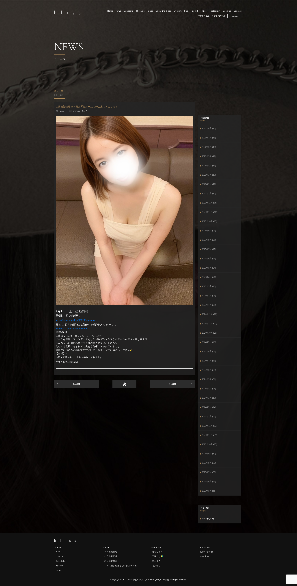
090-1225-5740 (214, 16)
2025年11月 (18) (209, 212)
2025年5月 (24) (209, 268)
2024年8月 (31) (209, 351)
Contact (238, 10)
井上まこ (156, 561)
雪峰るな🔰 (157, 556)
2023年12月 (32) (209, 426)
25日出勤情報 (110, 552)
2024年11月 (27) (209, 323)
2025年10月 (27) (209, 221)
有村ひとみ (157, 552)
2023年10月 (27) (209, 444)
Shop (150, 10)
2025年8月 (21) (209, 240)
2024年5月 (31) (209, 379)
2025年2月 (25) (209, 296)
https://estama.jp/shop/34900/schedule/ (75, 320)
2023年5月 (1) (208, 491)
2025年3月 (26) (209, 286)
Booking (227, 10)
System (178, 10)
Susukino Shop (163, 10)
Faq (186, 10)
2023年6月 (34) (209, 481)
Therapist (141, 10)
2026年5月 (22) (209, 156)
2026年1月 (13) (209, 193)
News (118, 10)
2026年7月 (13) (209, 138)
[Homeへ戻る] (124, 384)
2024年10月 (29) (209, 333)
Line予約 (204, 556)
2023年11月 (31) (209, 435)
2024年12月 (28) (209, 314)
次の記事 (172, 384)
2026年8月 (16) (209, 128)
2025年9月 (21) (209, 231)
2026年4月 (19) (209, 165)
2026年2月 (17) (209, 184)
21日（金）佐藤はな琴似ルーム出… (121, 565)
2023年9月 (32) (209, 454)
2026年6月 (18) (209, 147)
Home (110, 10)
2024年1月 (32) (209, 416)
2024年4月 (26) (209, 388)
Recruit (194, 10)
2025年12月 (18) (209, 203)
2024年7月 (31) (209, 361)
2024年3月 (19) (209, 398)
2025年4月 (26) (209, 277)
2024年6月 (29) (209, 370)
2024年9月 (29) (209, 342)
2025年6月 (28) (209, 258)
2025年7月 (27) (209, 249)
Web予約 (235, 16)
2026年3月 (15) (209, 175)
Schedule (128, 10)
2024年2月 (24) (209, 407)
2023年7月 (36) (209, 472)
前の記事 (76, 384)
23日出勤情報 (110, 556)
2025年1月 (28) (209, 305)
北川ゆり (156, 565)
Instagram (215, 10)
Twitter (203, 10)
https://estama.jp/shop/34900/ (72, 328)
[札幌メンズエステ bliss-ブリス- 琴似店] (67, 12)
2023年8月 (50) (209, 463)
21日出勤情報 (110, 561)
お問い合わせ (206, 552)
